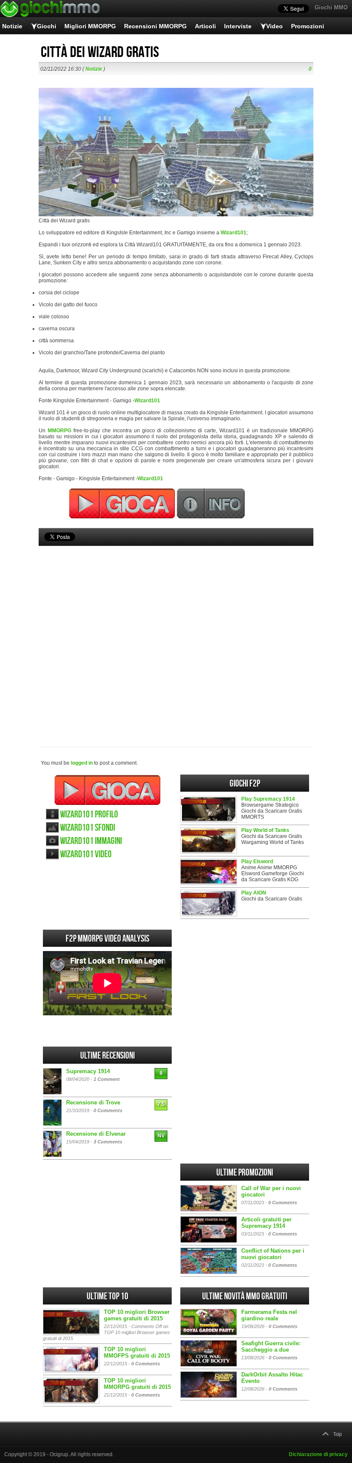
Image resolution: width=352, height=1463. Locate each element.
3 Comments (108, 1141)
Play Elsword (257, 862)
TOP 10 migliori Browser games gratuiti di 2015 (137, 1315)
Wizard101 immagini (91, 841)
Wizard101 (233, 233)
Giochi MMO (331, 7)
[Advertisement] (176, 632)
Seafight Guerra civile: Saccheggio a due (270, 1346)
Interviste (238, 26)
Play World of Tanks (265, 830)
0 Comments (108, 1110)
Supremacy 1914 (88, 1071)
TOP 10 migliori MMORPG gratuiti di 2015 (137, 1383)
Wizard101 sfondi (87, 828)
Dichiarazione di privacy (318, 1454)
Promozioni (307, 26)
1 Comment (107, 1079)
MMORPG (59, 431)
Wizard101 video (86, 854)
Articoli (205, 26)
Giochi (46, 26)
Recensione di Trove (93, 1102)
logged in (82, 763)
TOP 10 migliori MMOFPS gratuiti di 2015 (137, 1352)
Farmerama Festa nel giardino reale (269, 1315)
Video (274, 26)
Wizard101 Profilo (89, 814)
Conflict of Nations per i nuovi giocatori (272, 1254)
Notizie (12, 26)
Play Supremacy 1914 (268, 799)
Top (337, 1434)
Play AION (253, 893)
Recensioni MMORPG (155, 26)
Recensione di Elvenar (96, 1134)
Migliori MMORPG (90, 26)
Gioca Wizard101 (108, 790)
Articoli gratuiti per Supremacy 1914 (266, 1222)
